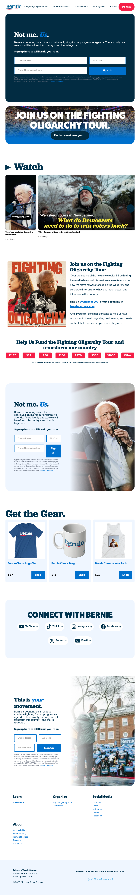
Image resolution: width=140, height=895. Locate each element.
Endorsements (63, 7)
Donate (126, 6)
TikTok (56, 626)
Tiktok (95, 806)
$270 (78, 355)
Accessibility (19, 830)
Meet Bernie (82, 7)
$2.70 (12, 355)
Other (127, 355)
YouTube (30, 626)
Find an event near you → (70, 135)
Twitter (59, 640)
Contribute (58, 806)
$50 (45, 355)
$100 (62, 355)
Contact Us (18, 844)
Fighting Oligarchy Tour (37, 7)
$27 (28, 355)
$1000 (111, 355)
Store (114, 7)
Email (84, 640)
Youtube (96, 802)
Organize (100, 7)
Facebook (112, 626)
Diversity (17, 840)
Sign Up (107, 70)
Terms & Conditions (57, 81)
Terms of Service (20, 837)
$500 (94, 355)
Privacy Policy (19, 834)
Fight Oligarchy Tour (62, 802)
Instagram (83, 626)
